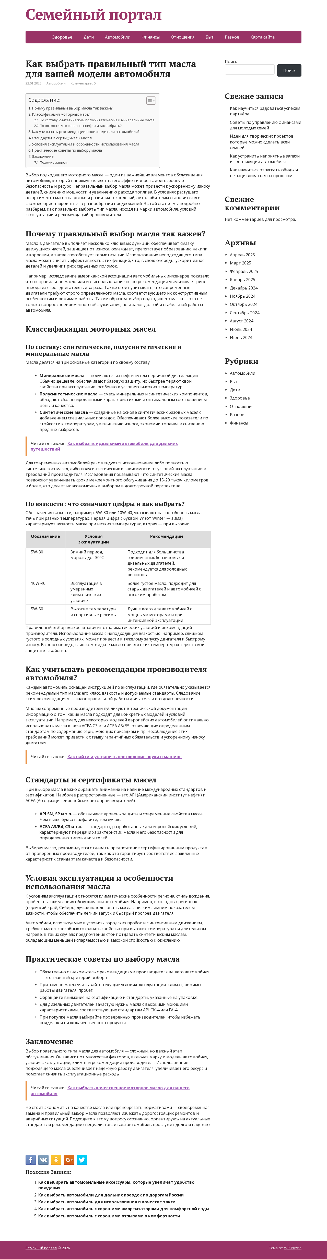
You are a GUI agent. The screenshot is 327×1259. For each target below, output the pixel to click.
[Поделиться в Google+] (69, 1160)
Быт (210, 37)
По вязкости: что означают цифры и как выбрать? (81, 125)
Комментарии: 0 (83, 83)
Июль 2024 (241, 329)
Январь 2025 (242, 279)
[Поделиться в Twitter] (82, 1160)
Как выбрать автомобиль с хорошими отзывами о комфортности (109, 1216)
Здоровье (62, 37)
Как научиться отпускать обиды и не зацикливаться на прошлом (264, 172)
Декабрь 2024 (244, 288)
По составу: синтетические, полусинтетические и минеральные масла (97, 120)
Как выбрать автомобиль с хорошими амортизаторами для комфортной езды (123, 1209)
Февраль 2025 (244, 271)
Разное (232, 37)
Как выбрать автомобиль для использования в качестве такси (107, 1202)
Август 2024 (241, 321)
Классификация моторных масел (61, 114)
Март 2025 (240, 263)
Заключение (43, 156)
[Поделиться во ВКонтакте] (43, 1160)
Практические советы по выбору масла (67, 150)
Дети (89, 37)
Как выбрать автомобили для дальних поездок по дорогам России (111, 1195)
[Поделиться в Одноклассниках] (56, 1160)
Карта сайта (262, 37)
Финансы (151, 37)
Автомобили (117, 37)
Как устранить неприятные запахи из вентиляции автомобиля (265, 158)
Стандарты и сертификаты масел (62, 138)
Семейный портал (94, 14)
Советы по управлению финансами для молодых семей (265, 125)
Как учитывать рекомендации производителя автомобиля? (85, 131)
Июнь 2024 (241, 337)
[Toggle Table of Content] (149, 100)
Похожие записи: (53, 162)
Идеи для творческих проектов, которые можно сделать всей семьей (262, 141)
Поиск (231, 61)
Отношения (182, 37)
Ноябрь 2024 (242, 296)
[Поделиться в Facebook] (31, 1160)
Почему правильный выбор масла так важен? (72, 108)
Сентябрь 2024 (244, 313)
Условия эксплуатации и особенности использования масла (85, 144)
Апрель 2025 (242, 255)
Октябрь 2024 (243, 304)
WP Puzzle (292, 1247)
